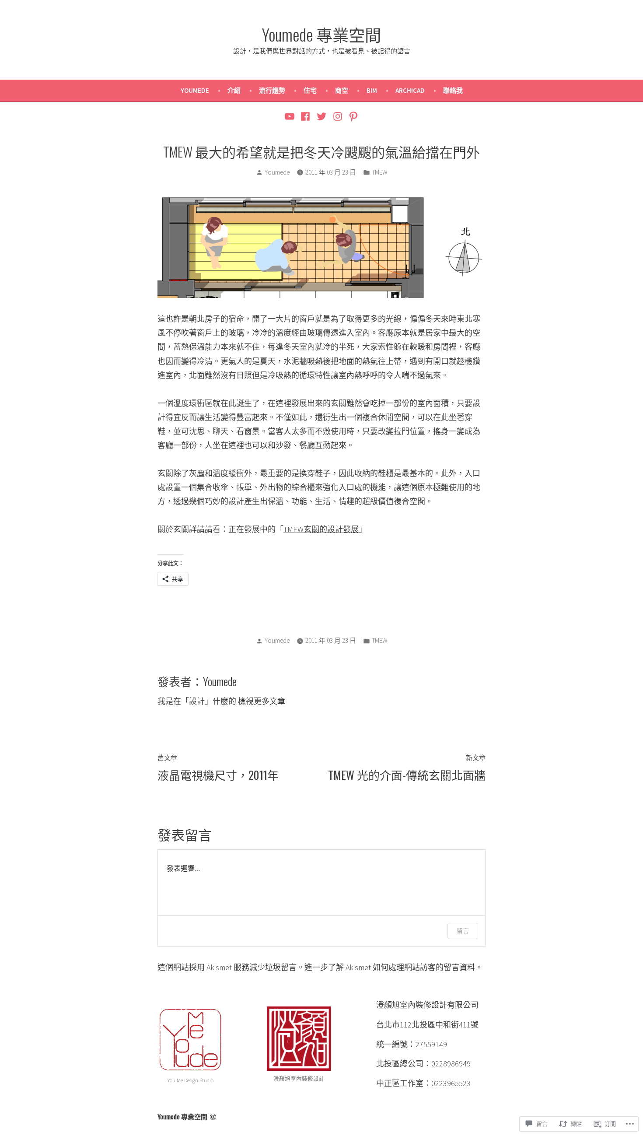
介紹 (234, 90)
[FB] (305, 116)
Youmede (195, 90)
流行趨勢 (272, 90)
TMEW (380, 172)
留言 (463, 930)
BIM (372, 90)
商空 (341, 90)
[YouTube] (290, 116)
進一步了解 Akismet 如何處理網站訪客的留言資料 (389, 967)
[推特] (322, 116)
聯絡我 (453, 90)
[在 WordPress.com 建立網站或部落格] (213, 1116)
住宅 (310, 90)
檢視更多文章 (261, 701)
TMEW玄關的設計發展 (321, 529)
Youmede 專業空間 (321, 34)
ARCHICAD (410, 90)
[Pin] (352, 116)
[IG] (337, 116)
